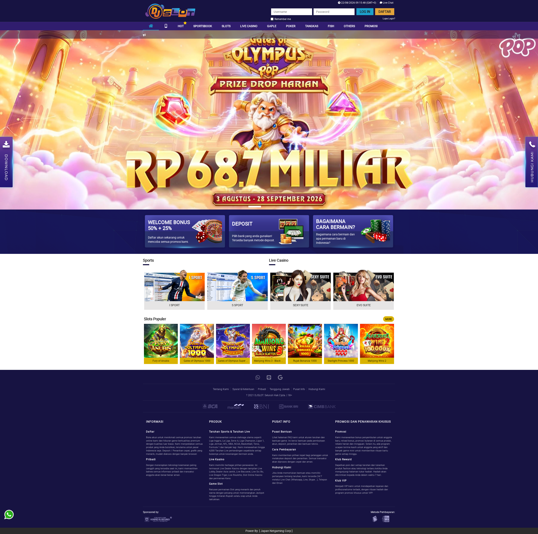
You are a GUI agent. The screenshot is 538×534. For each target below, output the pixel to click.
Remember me (282, 19)
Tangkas (311, 26)
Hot (181, 26)
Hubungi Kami (317, 389)
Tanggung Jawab (280, 389)
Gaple (271, 26)
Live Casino (248, 26)
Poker (290, 26)
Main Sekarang (174, 289)
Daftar (384, 11)
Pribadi (262, 389)
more (388, 319)
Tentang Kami (221, 389)
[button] (516, 119)
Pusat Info (299, 389)
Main (161, 340)
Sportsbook (202, 26)
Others (349, 26)
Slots (226, 26)
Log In (365, 11)
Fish (331, 26)
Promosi (371, 26)
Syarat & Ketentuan (243, 389)
